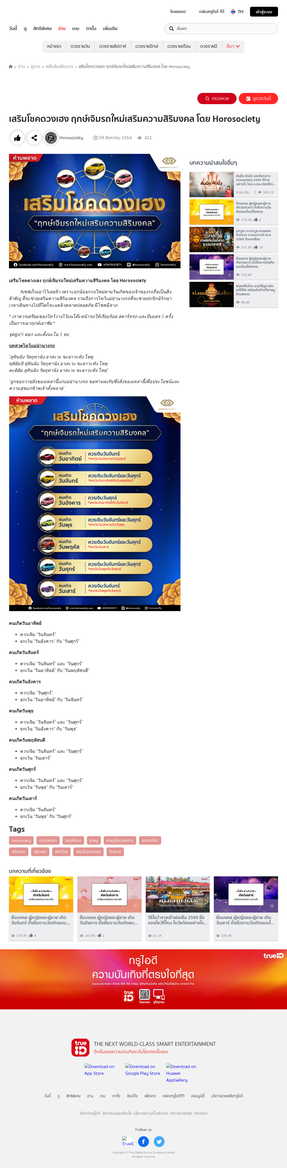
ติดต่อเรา (200, 1113)
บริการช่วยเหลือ (181, 1113)
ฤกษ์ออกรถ (48, 840)
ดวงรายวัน (80, 46)
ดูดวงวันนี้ (262, 98)
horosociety (21, 840)
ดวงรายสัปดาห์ (112, 46)
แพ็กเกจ (150, 1096)
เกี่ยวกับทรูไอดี (90, 1113)
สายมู (94, 840)
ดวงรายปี (208, 46)
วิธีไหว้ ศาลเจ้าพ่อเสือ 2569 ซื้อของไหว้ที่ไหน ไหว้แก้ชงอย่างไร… (177, 920)
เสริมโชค (61, 851)
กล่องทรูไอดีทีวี (173, 1096)
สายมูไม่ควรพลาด (120, 840)
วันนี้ (13, 28)
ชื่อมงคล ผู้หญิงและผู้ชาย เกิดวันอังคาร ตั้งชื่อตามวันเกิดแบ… (109, 920)
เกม (75, 28)
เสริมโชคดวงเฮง (88, 851)
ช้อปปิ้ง (132, 1096)
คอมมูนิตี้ (198, 1096)
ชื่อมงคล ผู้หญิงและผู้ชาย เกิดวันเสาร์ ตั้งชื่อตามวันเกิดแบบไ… (245, 920)
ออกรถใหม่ (150, 840)
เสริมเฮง (40, 851)
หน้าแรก (54, 46)
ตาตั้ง (91, 28)
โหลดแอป (178, 11)
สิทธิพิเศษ (42, 28)
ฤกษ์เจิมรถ (73, 840)
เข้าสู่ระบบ (264, 11)
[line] (127, 1141)
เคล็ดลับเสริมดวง (59, 67)
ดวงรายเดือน (179, 46)
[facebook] (143, 1141)
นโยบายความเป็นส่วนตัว (150, 1113)
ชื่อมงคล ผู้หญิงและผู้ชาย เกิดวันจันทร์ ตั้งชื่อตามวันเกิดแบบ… (40, 920)
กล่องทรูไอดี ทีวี (211, 11)
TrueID (26, 12)
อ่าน (62, 28)
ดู (25, 28)
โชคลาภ (115, 851)
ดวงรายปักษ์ (146, 46)
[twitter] (159, 1141)
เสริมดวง (19, 851)
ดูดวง (35, 67)
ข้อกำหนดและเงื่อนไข (117, 1113)
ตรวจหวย (220, 98)
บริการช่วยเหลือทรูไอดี (227, 1096)
